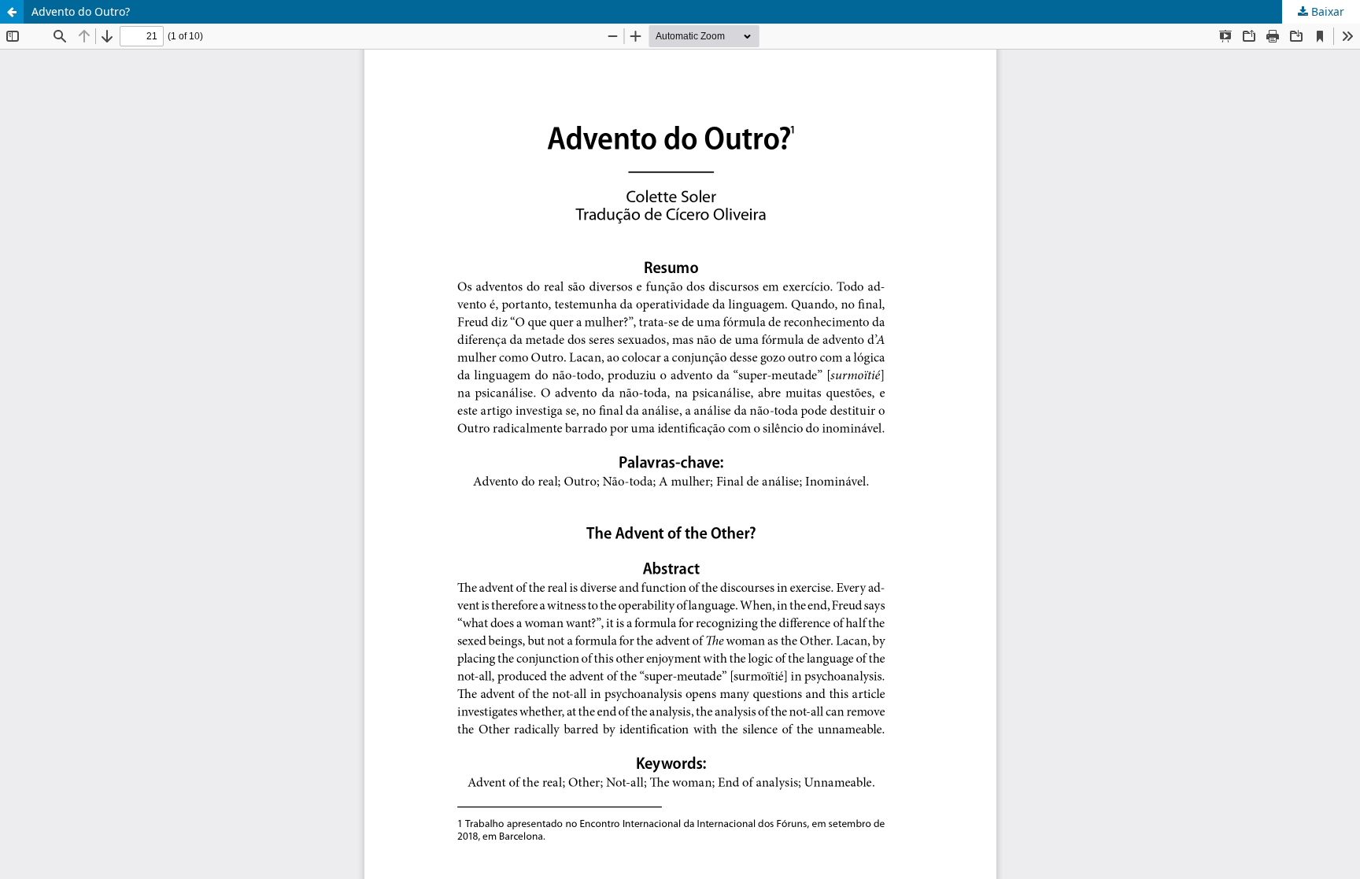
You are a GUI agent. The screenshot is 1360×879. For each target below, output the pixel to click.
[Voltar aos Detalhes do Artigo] (12, 12)
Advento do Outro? (80, 11)
